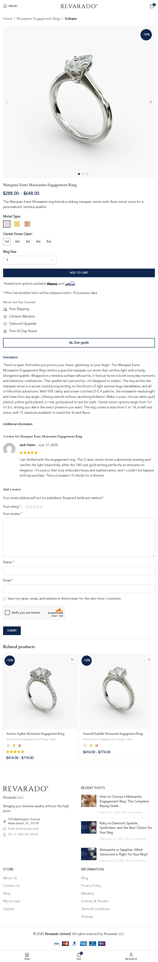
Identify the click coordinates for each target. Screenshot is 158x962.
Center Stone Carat (17, 234)
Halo (52, 739)
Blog (84, 878)
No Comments (132, 812)
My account (11, 901)
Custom (8, 909)
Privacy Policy (91, 886)
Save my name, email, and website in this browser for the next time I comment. (65, 598)
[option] (79, 174)
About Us (10, 878)
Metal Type (11, 216)
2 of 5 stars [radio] (30, 507)
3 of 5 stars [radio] (34, 507)
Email (8, 580)
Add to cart (79, 272)
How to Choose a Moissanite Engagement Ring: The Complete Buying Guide (124, 801)
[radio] (6, 224)
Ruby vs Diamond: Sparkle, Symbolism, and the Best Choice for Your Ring (126, 828)
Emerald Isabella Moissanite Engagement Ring (113, 733)
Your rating (12, 507)
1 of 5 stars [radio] (27, 507)
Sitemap (87, 917)
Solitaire (71, 19)
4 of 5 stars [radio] (37, 507)
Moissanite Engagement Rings (38, 19)
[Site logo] (79, 6)
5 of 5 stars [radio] (41, 507)
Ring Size (9, 252)
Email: (23, 828)
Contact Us (11, 886)
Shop (7, 893)
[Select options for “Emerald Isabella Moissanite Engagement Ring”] (149, 659)
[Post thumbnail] (88, 805)
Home (7, 19)
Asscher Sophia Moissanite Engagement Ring (35, 733)
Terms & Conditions (95, 909)
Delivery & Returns (94, 901)
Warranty (87, 893)
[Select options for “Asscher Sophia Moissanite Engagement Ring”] (72, 659)
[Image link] (25, 788)
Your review (12, 514)
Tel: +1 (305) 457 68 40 (23, 834)
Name (8, 562)
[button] (7, 102)
